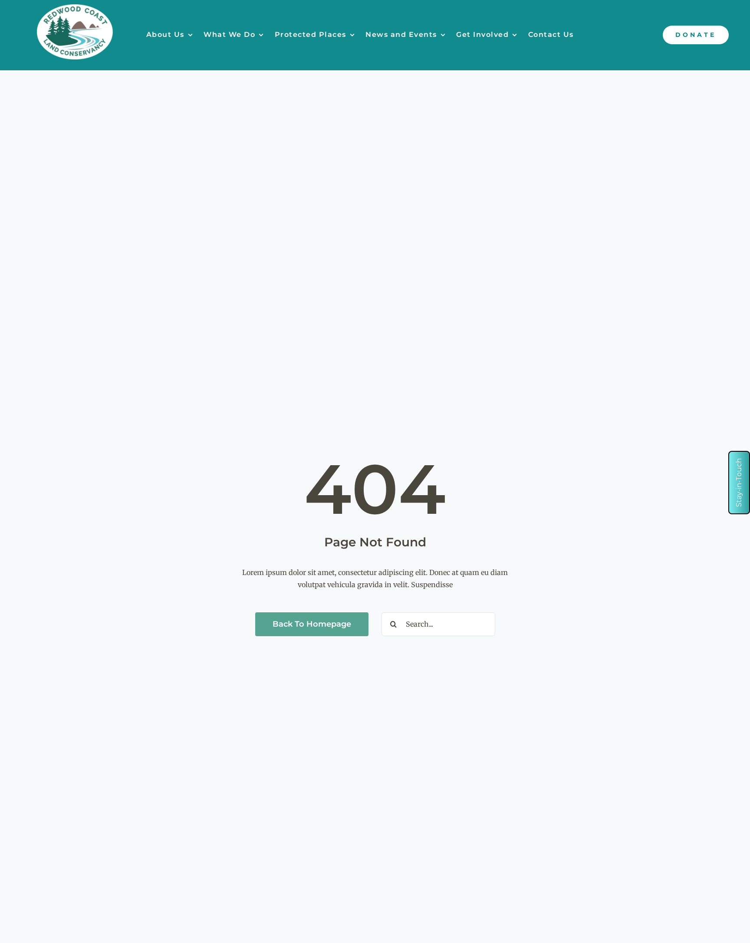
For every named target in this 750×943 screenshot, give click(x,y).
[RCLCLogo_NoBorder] (75, 7)
